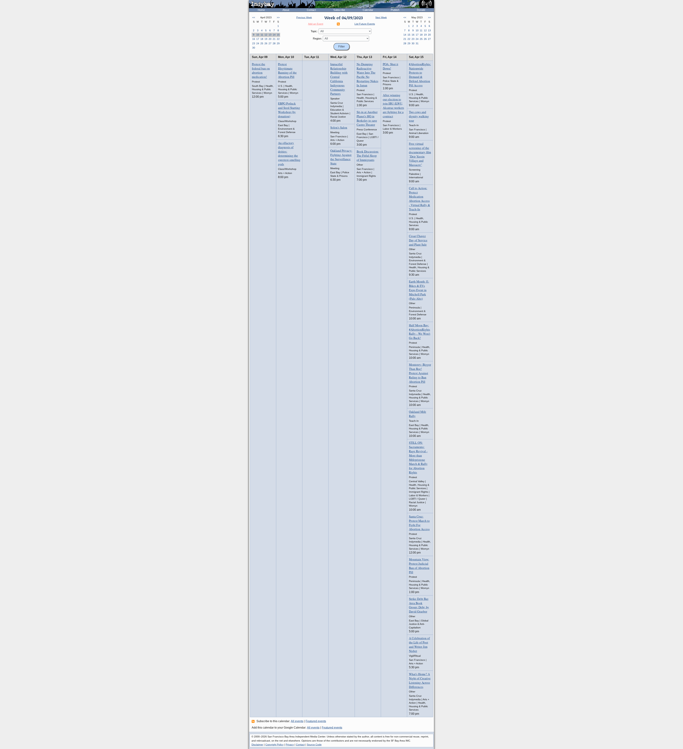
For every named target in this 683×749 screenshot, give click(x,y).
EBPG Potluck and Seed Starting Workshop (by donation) (289, 109)
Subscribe (339, 9)
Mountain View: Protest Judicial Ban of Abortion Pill (419, 565)
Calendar (368, 9)
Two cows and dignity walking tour (419, 116)
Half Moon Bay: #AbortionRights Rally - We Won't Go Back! (419, 331)
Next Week (381, 17)
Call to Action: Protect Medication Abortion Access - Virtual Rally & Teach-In (419, 198)
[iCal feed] (254, 721)
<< (253, 17)
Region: (317, 38)
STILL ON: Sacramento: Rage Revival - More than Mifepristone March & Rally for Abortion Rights (418, 457)
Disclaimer (257, 744)
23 (253, 43)
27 (270, 43)
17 (257, 39)
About (285, 9)
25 (261, 43)
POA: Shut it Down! (390, 66)
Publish (395, 9)
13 (270, 34)
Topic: (314, 31)
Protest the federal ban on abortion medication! (261, 70)
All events (297, 721)
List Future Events (364, 23)
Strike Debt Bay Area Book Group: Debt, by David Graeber (419, 605)
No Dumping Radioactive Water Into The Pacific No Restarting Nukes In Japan (367, 74)
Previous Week (304, 17)
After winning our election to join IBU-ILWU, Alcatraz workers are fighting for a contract (393, 105)
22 (278, 39)
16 (253, 39)
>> (278, 17)
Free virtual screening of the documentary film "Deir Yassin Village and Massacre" (420, 154)
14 (274, 34)
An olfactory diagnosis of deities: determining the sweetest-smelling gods (289, 153)
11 (262, 34)
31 (417, 43)
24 (257, 43)
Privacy (290, 744)
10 (257, 34)
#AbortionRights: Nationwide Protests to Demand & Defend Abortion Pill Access (420, 74)
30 (253, 47)
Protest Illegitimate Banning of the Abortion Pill (287, 70)
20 (270, 39)
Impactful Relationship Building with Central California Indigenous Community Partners (339, 79)
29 (278, 43)
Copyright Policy (274, 744)
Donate (421, 9)
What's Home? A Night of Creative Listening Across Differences (420, 680)
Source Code (314, 744)
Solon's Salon (338, 127)
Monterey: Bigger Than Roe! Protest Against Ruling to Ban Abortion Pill (420, 372)
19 (265, 39)
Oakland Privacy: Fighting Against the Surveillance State (341, 157)
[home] (282, 4)
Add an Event (315, 23)
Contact (311, 9)
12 (265, 34)
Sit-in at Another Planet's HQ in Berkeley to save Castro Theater (367, 118)
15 (278, 34)
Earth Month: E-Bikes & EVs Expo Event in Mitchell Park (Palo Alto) (419, 289)
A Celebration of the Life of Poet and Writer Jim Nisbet (419, 644)
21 (274, 39)
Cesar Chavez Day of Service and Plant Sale (418, 240)
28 (274, 43)
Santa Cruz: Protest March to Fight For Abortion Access (419, 522)
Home (261, 9)
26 (265, 43)
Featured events (316, 721)
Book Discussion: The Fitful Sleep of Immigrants (368, 155)
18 (261, 39)
